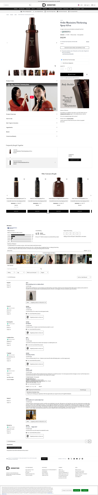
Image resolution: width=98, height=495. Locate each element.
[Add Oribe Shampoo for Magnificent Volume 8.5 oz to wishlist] (66, 179)
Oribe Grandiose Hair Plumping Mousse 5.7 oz (16, 198)
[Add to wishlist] (87, 74)
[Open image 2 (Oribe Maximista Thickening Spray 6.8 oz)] (16, 73)
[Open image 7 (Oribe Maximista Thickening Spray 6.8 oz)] (52, 73)
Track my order (28, 475)
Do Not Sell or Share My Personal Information (13, 475)
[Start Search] (30, 5)
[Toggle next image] (57, 43)
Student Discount (63, 476)
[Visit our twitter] (71, 458)
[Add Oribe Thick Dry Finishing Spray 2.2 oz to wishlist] (88, 179)
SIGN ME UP (44, 458)
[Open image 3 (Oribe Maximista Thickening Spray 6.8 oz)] (23, 73)
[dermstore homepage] (49, 5)
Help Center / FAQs (29, 469)
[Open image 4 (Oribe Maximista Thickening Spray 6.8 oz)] (30, 73)
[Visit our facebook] (68, 458)
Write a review (73, 34)
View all (87, 41)
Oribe (16, 14)
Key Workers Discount (63, 475)
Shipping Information (30, 473)
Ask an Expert (62, 471)
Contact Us (28, 471)
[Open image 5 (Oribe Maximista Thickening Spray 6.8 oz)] (37, 73)
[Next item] (91, 195)
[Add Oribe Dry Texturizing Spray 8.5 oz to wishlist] (45, 179)
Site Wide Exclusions (79, 471)
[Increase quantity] (69, 68)
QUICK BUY (16, 211)
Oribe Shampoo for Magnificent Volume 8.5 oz (58, 198)
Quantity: (62, 66)
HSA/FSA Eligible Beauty (64, 472)
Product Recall (78, 475)
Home (7, 14)
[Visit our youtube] (77, 458)
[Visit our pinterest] (82, 458)
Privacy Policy (78, 469)
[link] (87, 5)
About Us (61, 469)
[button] (74, 32)
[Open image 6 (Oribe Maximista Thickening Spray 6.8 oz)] (45, 73)
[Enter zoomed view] (55, 66)
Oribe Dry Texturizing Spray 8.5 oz (37, 198)
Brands (11, 14)
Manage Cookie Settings (67, 490)
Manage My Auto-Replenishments (49, 469)
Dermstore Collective (63, 473)
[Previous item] (7, 195)
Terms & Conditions (79, 472)
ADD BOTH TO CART (74, 159)
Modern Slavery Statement (81, 473)
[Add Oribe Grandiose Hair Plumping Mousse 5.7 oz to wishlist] (24, 179)
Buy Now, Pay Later (63, 478)
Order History (45, 475)
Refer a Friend (45, 473)
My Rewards (44, 471)
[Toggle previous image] (7, 43)
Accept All (85, 490)
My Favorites (44, 472)
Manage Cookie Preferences (12, 473)
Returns (27, 472)
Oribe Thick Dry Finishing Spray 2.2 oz (80, 198)
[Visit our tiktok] (79, 458)
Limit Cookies (76, 490)
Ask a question (80, 34)
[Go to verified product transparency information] (65, 32)
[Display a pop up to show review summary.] (20, 203)
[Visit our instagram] (74, 458)
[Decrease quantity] (62, 68)
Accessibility (78, 476)
